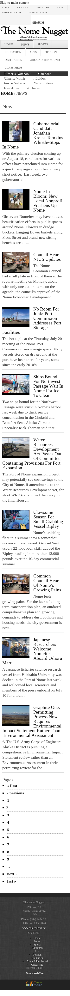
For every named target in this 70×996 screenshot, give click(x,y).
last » (11, 881)
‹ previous (15, 793)
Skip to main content (14, 2)
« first (12, 785)
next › (12, 874)
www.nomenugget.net (34, 927)
